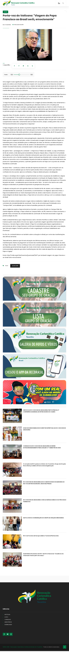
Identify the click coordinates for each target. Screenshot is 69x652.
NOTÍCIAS (7, 614)
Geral (5, 12)
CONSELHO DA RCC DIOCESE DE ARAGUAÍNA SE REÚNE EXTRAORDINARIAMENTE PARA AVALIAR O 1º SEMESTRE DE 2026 (42, 447)
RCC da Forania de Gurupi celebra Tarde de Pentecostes (41, 536)
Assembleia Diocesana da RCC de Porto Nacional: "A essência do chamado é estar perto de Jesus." (43, 554)
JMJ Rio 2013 (15, 265)
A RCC (6, 617)
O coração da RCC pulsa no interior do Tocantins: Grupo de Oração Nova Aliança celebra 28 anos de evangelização (44, 465)
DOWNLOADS (8, 624)
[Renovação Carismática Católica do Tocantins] (18, 3)
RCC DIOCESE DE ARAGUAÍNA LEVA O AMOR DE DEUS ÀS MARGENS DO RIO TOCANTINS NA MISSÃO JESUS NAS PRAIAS (44, 483)
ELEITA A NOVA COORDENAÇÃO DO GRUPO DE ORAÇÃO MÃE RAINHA (43, 518)
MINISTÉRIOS (8, 622)
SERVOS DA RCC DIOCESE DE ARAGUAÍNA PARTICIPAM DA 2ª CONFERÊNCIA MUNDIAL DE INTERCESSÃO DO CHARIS (41, 411)
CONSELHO (8, 619)
